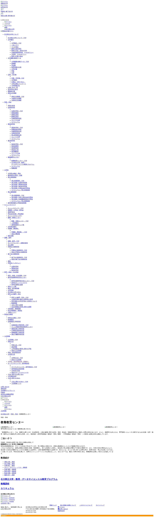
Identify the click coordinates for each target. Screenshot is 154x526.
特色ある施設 (8, 314)
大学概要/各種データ (14, 58)
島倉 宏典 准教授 (10, 473)
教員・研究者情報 (13, 288)
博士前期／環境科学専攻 (19, 184)
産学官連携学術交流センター (17, 277)
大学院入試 (11, 354)
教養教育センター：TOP (19, 160)
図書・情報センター (14, 217)
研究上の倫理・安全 (14, 294)
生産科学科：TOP (17, 111)
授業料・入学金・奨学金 (16, 210)
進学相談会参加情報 (17, 369)
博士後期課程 (12, 192)
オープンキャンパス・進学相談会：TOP (24, 367)
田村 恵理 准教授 (10, 471)
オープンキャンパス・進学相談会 (18, 363)
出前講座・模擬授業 (14, 308)
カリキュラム (15, 122)
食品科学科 (11, 140)
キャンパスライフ (10, 205)
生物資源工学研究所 (14, 321)
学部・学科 (7, 102)
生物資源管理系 (16, 118)
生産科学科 (11, 107)
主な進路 (11, 245)
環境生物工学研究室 (17, 328)
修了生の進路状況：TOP (19, 257)
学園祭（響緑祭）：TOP (19, 232)
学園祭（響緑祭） (13, 228)
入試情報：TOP (13, 339)
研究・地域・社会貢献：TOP (17, 275)
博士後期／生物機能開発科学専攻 (22, 199)
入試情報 (7, 336)
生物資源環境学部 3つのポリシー (22, 52)
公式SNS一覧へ (6, 503)
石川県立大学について (11, 34)
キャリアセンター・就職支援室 (18, 243)
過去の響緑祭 (15, 234)
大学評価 (14, 69)
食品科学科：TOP (17, 144)
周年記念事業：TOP (17, 96)
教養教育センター (13, 157)
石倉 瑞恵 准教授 (10, 469)
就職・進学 (7, 237)
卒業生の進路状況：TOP (19, 250)
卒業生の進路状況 (13, 246)
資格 (9, 261)
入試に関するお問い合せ (16, 374)
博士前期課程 (12, 177)
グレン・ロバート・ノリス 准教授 (15, 467)
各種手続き (11, 212)
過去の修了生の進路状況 (19, 259)
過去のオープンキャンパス (20, 372)
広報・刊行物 (12, 74)
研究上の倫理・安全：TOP (19, 297)
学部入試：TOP (16, 345)
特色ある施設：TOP (14, 318)
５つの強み (15, 47)
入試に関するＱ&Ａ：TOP (19, 381)
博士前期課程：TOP (17, 180)
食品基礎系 (15, 146)
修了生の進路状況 (13, 254)
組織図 (13, 63)
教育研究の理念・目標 (15, 175)
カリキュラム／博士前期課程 (20, 190)
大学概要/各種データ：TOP (20, 61)
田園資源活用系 (16, 129)
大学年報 (11, 290)
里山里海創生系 (16, 135)
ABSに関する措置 (17, 305)
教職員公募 (11, 91)
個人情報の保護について (68, 505)
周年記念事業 (12, 93)
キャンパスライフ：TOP (15, 208)
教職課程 (14, 168)
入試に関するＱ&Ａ (14, 378)
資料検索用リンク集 (17, 225)
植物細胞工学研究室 (17, 332)
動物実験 (14, 303)
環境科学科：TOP (17, 127)
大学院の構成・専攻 (14, 173)
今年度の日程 (15, 370)
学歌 (12, 71)
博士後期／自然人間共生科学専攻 (22, 197)
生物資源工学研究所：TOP (19, 325)
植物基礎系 (15, 113)
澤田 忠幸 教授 (9, 462)
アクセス (62, 507)
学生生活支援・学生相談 (16, 214)
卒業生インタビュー (14, 263)
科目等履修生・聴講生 (15, 310)
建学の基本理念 (16, 49)
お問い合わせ (5, 387)
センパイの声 (15, 120)
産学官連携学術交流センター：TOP (22, 281)
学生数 (13, 65)
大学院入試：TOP (17, 358)
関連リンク (53, 505)
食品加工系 (15, 149)
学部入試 (11, 341)
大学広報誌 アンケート (18, 84)
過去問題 (14, 347)
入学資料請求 (12, 376)
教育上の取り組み (17, 56)
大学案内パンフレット (8, 390)
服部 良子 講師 (9, 475)
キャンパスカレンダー (15, 215)
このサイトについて (85, 505)
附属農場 (11, 319)
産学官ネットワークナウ (19, 283)
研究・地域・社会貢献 (11, 272)
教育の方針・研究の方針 (19, 50)
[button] (77, 26)
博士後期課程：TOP (17, 195)
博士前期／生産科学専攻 (19, 182)
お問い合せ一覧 (13, 87)
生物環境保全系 (16, 131)
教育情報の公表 (16, 67)
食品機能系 (15, 151)
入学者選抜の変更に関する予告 (21, 349)
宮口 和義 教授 (9, 463)
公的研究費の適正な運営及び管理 (22, 299)
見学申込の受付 (13, 89)
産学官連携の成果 (17, 284)
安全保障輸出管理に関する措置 (21, 307)
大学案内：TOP (16, 43)
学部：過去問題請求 (14, 352)
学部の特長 (11, 105)
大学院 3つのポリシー (18, 54)
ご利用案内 (15, 223)
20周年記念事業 (16, 100)
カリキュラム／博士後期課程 (20, 201)
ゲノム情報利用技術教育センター (22, 327)
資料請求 (3, 388)
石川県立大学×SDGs (14, 292)
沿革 (12, 73)
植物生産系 (15, 114)
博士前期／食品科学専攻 (19, 186)
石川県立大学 (5, 414)
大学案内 (11, 39)
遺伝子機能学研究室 (17, 334)
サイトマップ (100, 505)
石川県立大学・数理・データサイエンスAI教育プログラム (29, 479)
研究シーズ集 (12, 286)
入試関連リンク (16, 383)
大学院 (6, 170)
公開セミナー (12, 312)
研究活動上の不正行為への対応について (24, 301)
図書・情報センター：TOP (19, 221)
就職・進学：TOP (13, 241)
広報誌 (3, 392)
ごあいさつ (15, 45)
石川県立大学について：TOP (17, 38)
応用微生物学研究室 (17, 330)
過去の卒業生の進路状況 (19, 252)
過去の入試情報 (16, 350)
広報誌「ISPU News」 (18, 82)
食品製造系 (15, 148)
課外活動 (11, 236)
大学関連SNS (15, 85)
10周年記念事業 (16, 98)
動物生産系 (15, 116)
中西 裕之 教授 (9, 465)
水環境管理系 (15, 133)
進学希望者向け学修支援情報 (17, 203)
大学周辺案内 (12, 226)
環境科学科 (11, 124)
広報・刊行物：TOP (17, 78)
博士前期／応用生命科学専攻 (20, 188)
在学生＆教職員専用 (7, 394)
